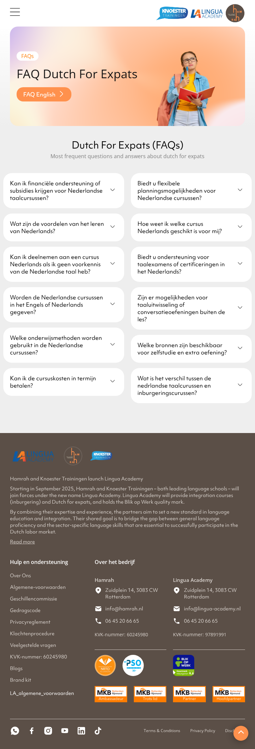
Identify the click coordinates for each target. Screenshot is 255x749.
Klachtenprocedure (32, 633)
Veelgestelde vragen (33, 645)
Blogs (16, 668)
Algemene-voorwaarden (38, 587)
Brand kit (20, 680)
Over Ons (20, 575)
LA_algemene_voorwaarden (42, 693)
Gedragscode (25, 610)
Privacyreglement (30, 622)
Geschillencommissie (33, 598)
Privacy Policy (202, 730)
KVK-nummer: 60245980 (38, 657)
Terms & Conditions (162, 730)
